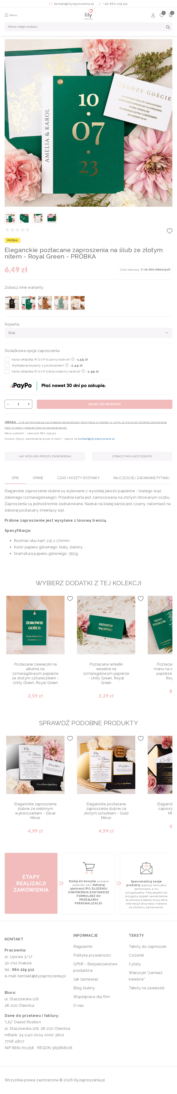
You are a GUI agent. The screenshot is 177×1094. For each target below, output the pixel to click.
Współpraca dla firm (91, 997)
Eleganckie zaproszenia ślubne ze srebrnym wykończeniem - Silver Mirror (35, 811)
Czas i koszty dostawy (78, 478)
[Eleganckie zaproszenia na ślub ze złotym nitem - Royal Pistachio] (61, 303)
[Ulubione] (162, 16)
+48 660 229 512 (115, 4)
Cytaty (135, 964)
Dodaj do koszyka (104, 404)
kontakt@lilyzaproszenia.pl (74, 4)
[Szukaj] (168, 27)
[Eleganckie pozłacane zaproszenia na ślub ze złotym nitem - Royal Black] (12, 303)
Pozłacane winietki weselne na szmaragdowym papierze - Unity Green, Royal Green (106, 673)
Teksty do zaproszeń (148, 946)
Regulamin (82, 946)
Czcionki (136, 955)
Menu (13, 15)
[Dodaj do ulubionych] (169, 232)
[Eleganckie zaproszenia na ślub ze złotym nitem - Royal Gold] (45, 303)
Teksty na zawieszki (147, 988)
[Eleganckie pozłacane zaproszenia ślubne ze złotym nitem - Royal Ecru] (78, 303)
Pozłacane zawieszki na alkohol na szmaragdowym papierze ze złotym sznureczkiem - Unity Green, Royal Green (35, 673)
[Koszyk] (170, 16)
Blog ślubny (84, 988)
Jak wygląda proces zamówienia (45, 456)
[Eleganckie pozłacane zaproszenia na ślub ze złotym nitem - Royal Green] (28, 303)
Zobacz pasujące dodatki (132, 456)
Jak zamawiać (85, 979)
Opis (15, 478)
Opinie (38, 478)
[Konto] (153, 16)
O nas (78, 1005)
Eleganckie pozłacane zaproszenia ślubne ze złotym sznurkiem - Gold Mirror (106, 811)
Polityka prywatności (92, 955)
